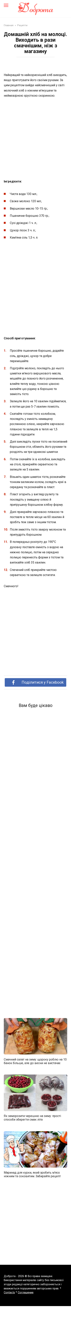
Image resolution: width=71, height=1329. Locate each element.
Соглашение (26, 1292)
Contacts (9, 1292)
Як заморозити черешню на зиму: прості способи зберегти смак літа (32, 1117)
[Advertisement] (35, 138)
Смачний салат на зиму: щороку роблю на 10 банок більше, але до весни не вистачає (35, 1061)
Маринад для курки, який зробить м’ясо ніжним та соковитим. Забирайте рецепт (32, 1174)
